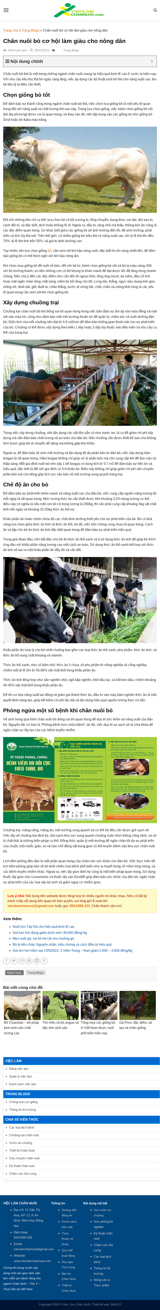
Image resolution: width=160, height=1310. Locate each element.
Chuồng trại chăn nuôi (24, 1135)
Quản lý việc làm (20, 1076)
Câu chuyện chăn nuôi (24, 1158)
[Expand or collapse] (152, 61)
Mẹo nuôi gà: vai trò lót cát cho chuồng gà (43, 938)
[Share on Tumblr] (44, 960)
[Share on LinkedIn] (36, 960)
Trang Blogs (30, 30)
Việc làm (13, 1061)
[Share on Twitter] (14, 960)
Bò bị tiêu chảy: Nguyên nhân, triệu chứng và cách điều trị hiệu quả (62, 944)
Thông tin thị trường (22, 1109)
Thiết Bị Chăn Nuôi (22, 1150)
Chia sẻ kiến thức (22, 1119)
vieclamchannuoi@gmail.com (31, 906)
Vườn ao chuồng (20, 1143)
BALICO (116, 1304)
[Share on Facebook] (6, 960)
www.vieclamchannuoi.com (32, 1261)
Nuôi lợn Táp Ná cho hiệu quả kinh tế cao (43, 926)
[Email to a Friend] (21, 960)
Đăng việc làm (19, 1068)
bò (49, 250)
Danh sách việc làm (22, 1084)
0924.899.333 (79, 906)
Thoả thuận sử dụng (67, 1239)
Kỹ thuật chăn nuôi (21, 1166)
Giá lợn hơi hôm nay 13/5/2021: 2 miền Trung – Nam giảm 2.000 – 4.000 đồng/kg (72, 950)
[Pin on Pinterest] (29, 960)
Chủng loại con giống (23, 1102)
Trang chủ (10, 30)
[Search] (155, 10)
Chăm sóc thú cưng (22, 1173)
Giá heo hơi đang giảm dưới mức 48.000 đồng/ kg (50, 932)
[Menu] (6, 10)
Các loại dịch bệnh (21, 1127)
